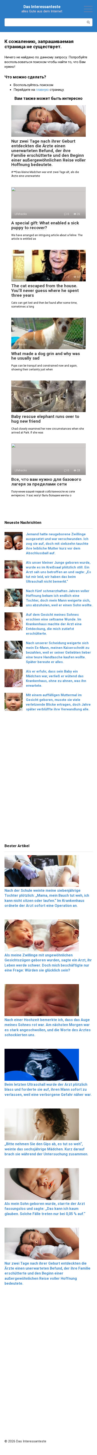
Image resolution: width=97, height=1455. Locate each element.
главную (42, 90)
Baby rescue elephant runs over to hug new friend (45, 419)
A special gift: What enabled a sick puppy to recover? (45, 225)
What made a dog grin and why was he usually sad (45, 356)
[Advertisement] (48, 778)
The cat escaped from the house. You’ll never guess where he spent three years (45, 290)
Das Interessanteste (41, 6)
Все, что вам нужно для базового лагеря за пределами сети (46, 482)
